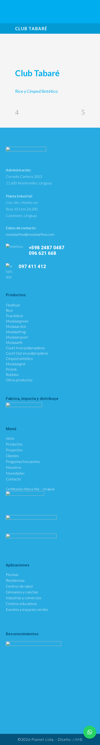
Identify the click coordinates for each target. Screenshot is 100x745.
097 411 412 (32, 266)
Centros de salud (19, 586)
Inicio (10, 438)
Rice (9, 310)
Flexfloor (13, 305)
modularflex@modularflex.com (30, 234)
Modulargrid (15, 364)
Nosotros (13, 467)
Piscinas (12, 574)
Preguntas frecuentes (23, 461)
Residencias (15, 580)
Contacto (13, 479)
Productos (14, 444)
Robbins (12, 374)
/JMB (78, 739)
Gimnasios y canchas (22, 592)
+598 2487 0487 (46, 247)
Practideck (14, 315)
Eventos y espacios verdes (27, 609)
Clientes (12, 456)
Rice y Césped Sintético (36, 91)
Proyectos (14, 450)
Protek (11, 369)
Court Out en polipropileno (27, 353)
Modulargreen (17, 321)
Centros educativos (21, 604)
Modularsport (17, 337)
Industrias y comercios (23, 598)
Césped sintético (19, 358)
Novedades (15, 473)
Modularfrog (16, 331)
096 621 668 (43, 253)
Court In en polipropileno (25, 348)
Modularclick (16, 326)
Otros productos (19, 380)
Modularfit (14, 342)
